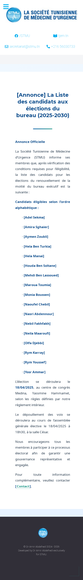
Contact (23, 486)
